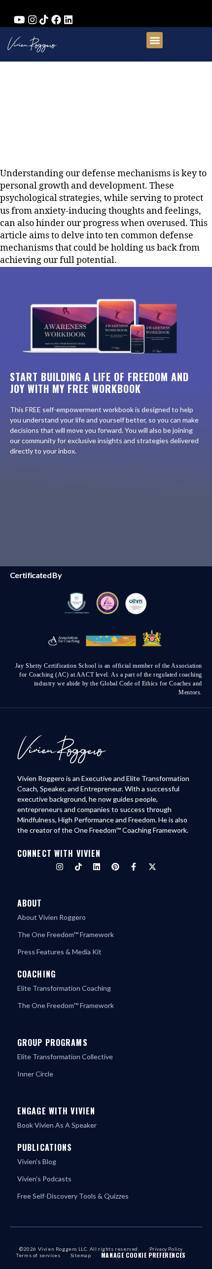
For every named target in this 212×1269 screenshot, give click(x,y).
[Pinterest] (115, 867)
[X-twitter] (152, 867)
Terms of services (38, 1255)
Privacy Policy (166, 1249)
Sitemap (81, 1255)
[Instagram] (60, 867)
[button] (154, 40)
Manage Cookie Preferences (143, 1255)
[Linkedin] (97, 867)
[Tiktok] (78, 867)
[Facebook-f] (133, 867)
